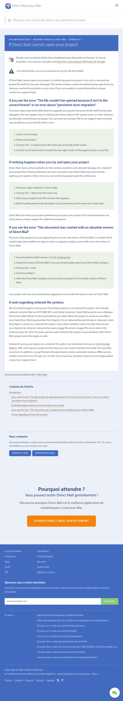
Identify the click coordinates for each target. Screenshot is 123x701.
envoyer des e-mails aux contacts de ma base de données (67, 657)
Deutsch (18, 680)
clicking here (63, 257)
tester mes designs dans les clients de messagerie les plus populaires (73, 620)
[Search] (9, 20)
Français (29, 680)
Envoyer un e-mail (45, 453)
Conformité (43, 567)
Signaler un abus (46, 572)
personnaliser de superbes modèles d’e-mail (60, 615)
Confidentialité (45, 556)
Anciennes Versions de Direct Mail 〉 (51, 40)
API (6, 572)
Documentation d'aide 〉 (21, 40)
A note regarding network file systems (29, 415)
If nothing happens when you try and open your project (37, 405)
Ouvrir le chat (20, 453)
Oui (39, 375)
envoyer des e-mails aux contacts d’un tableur (61, 652)
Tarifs (7, 567)
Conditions (43, 551)
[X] (58, 681)
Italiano (40, 680)
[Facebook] (62, 681)
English (8, 680)
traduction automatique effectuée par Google (80, 62)
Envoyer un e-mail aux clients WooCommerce (61, 626)
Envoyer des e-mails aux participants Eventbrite (62, 641)
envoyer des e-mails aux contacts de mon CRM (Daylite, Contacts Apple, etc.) (77, 647)
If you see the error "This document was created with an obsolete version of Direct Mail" (52, 410)
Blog (7, 562)
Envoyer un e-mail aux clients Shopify (57, 631)
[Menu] (116, 6)
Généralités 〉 (76, 40)
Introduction (15, 392)
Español (50, 680)
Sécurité (41, 562)
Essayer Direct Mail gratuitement (61, 521)
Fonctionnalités (13, 551)
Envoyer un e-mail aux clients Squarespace (59, 636)
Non (45, 375)
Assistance (10, 556)
